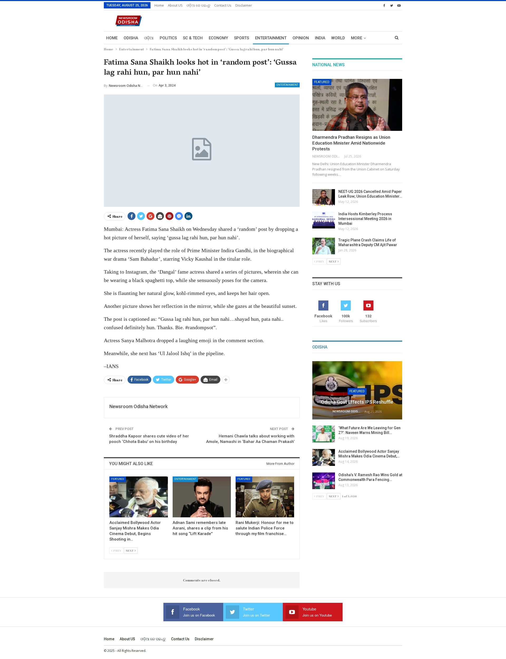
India (320, 38)
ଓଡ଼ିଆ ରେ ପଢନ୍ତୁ (198, 5)
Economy (218, 38)
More (356, 38)
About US (175, 5)
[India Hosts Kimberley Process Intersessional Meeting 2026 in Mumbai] (323, 220)
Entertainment (270, 38)
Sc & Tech (193, 38)
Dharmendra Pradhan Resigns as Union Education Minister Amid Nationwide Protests (351, 143)
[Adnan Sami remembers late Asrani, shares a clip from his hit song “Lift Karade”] (202, 496)
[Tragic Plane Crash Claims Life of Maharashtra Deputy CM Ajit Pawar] (323, 246)
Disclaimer (243, 5)
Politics (168, 38)
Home (159, 5)
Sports (241, 38)
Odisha (131, 38)
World (338, 38)
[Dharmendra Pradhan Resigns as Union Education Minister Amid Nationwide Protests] (357, 105)
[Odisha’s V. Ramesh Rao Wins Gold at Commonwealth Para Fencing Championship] (323, 480)
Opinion (301, 38)
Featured (117, 478)
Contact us (222, 5)
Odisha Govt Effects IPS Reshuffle (357, 402)
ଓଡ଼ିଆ (149, 38)
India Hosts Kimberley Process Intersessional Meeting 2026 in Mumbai (365, 219)
